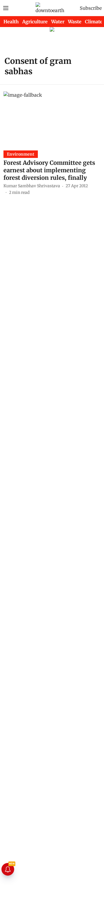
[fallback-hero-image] (52, 118)
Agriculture (35, 21)
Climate (94, 21)
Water (57, 21)
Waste (74, 21)
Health (11, 21)
